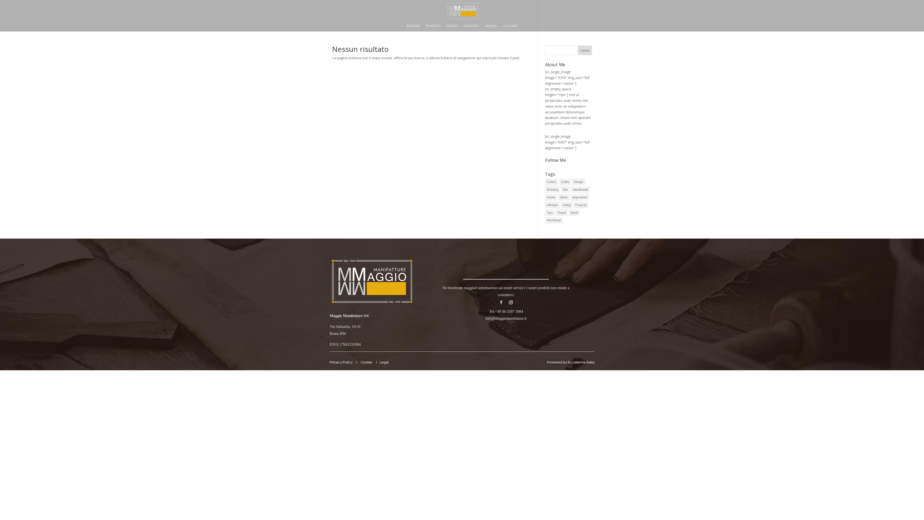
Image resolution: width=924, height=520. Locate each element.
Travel (562, 213)
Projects (580, 205)
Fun (565, 190)
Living (567, 205)
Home (551, 197)
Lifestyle (552, 205)
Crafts (565, 182)
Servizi (452, 26)
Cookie (366, 362)
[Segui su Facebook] (501, 302)
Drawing (552, 190)
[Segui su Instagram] (511, 302)
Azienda (413, 26)
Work (574, 213)
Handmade (580, 190)
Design (578, 182)
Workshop (554, 220)
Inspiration (579, 197)
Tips (550, 213)
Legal (384, 362)
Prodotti (433, 26)
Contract (471, 26)
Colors (551, 182)
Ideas (564, 197)
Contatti (510, 26)
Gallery (491, 26)
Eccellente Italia (581, 362)
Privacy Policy (341, 362)
